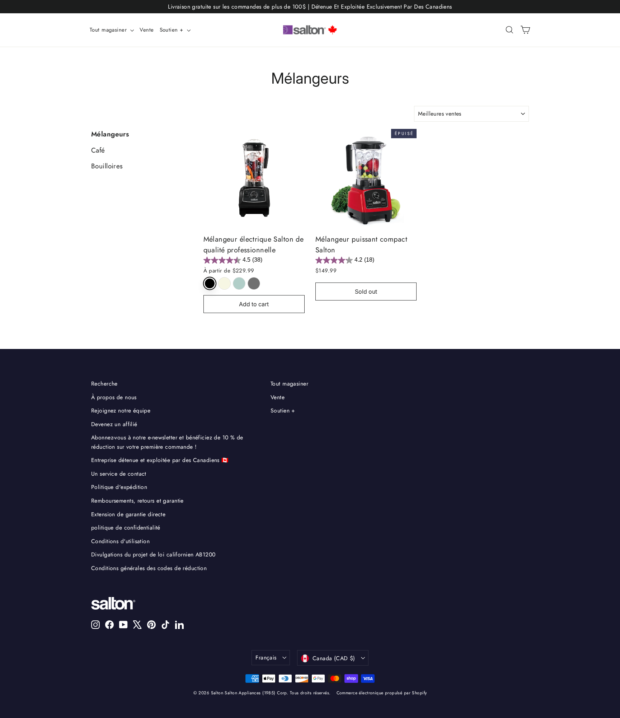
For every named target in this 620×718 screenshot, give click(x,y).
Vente (147, 30)
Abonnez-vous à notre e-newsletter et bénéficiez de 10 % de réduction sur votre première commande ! (167, 442)
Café (98, 150)
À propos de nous (114, 397)
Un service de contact (118, 474)
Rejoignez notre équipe (120, 410)
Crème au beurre (224, 283)
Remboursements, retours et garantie (137, 500)
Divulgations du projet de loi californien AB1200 (153, 554)
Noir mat (209, 283)
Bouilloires (107, 166)
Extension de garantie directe (128, 514)
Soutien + (172, 30)
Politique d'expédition (119, 487)
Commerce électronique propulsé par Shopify (382, 693)
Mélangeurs (110, 134)
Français (265, 657)
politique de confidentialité (125, 527)
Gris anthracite (254, 283)
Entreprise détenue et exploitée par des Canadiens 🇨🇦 (160, 460)
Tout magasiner (109, 30)
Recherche (104, 383)
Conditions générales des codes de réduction (149, 568)
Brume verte (239, 283)
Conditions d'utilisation (120, 541)
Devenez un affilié (114, 424)
